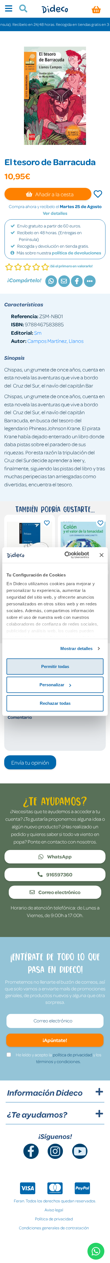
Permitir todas (55, 666)
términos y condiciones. (58, 1061)
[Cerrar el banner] (102, 555)
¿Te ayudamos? (37, 1114)
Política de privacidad (54, 1218)
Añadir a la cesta (54, 194)
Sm (37, 332)
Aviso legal (54, 1209)
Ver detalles (55, 213)
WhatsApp (59, 856)
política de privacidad (72, 1054)
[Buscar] (21, 9)
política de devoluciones (76, 253)
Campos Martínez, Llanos (55, 341)
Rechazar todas (55, 703)
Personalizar (51, 684)
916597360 (58, 874)
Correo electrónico (59, 892)
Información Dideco (45, 1093)
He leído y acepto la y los (58, 1058)
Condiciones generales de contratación (54, 1227)
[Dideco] (54, 9)
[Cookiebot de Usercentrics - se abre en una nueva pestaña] (66, 555)
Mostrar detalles (76, 648)
